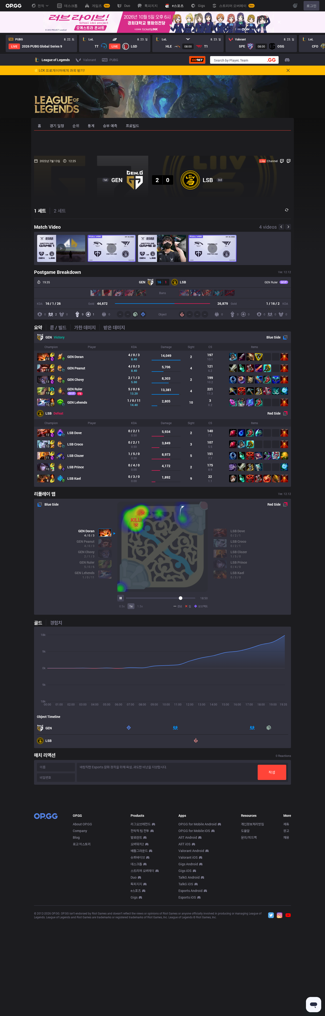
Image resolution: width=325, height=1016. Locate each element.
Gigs (134, 897)
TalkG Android (189, 877)
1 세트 (40, 211)
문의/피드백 (249, 837)
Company (80, 830)
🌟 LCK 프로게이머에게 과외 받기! (59, 70)
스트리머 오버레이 (142, 870)
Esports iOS (187, 897)
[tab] (40, 327)
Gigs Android (188, 864)
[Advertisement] (162, 143)
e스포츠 (136, 890)
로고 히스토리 (82, 844)
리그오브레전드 (141, 824)
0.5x (122, 606)
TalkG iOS (185, 884)
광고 (286, 830)
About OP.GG (82, 824)
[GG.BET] (197, 60)
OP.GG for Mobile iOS (194, 830)
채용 (286, 837)
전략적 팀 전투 (140, 830)
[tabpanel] (162, 409)
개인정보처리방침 (252, 824)
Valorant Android (191, 850)
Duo (134, 877)
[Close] (279, 22)
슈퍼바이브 (138, 857)
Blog (76, 837)
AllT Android (187, 837)
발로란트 (136, 837)
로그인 (311, 5)
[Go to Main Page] (13, 5)
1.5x (140, 606)
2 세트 (60, 211)
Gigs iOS (185, 870)
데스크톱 (136, 864)
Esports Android (190, 890)
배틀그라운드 (139, 850)
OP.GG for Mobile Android (197, 824)
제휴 (286, 824)
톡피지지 (136, 884)
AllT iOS (184, 844)
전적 (41, 5)
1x (131, 606)
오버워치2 (137, 844)
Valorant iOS (188, 857)
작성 (272, 772)
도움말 (245, 830)
